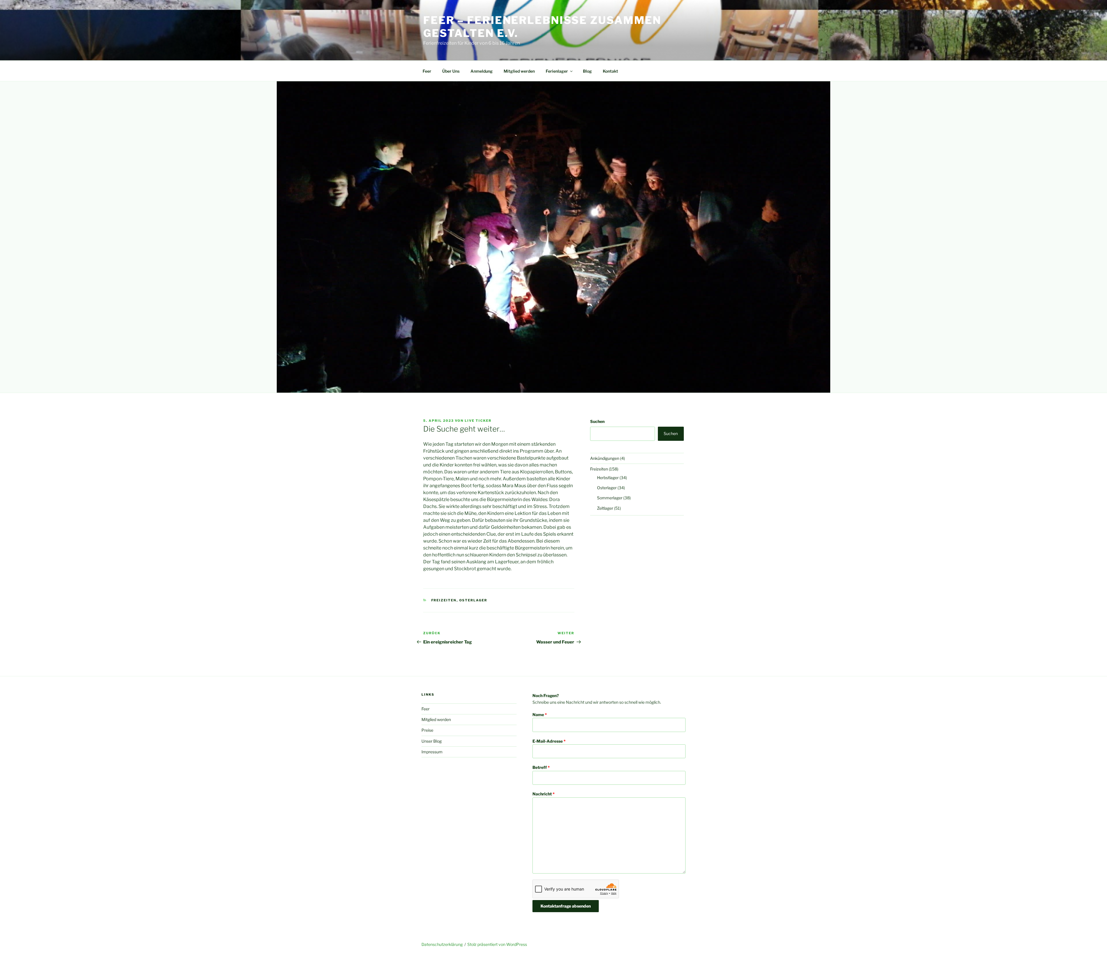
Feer (427, 71)
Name (539, 714)
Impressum (432, 751)
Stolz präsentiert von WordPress (497, 944)
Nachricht (543, 793)
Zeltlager (605, 508)
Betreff (541, 767)
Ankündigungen (604, 458)
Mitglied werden (519, 71)
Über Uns (451, 71)
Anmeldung (481, 71)
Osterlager (473, 600)
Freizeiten (444, 600)
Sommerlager (609, 497)
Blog (587, 71)
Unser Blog (431, 741)
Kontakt (610, 71)
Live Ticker (478, 421)
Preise (427, 730)
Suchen (597, 421)
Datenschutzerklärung (442, 944)
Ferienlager (557, 71)
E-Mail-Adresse (549, 741)
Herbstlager (608, 477)
